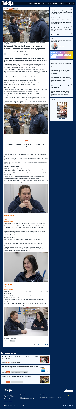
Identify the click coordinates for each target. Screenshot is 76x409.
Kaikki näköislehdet (44, 399)
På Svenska (61, 3)
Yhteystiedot (69, 395)
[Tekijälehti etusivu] (8, 3)
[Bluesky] (72, 405)
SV (64, 54)
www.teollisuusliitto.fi (8, 401)
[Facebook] (65, 405)
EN (59, 54)
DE (54, 54)
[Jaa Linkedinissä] (43, 345)
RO (67, 54)
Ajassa (39, 3)
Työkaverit (15, 8)
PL (62, 54)
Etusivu (30, 3)
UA (55, 57)
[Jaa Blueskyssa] (45, 345)
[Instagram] (63, 405)
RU (52, 57)
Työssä (44, 3)
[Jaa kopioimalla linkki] (47, 345)
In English (68, 3)
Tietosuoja (69, 399)
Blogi (35, 3)
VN (70, 54)
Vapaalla (55, 3)
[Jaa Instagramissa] (38, 345)
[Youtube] (70, 405)
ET (57, 54)
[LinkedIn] (67, 405)
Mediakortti (70, 397)
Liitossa (50, 3)
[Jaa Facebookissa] (41, 345)
